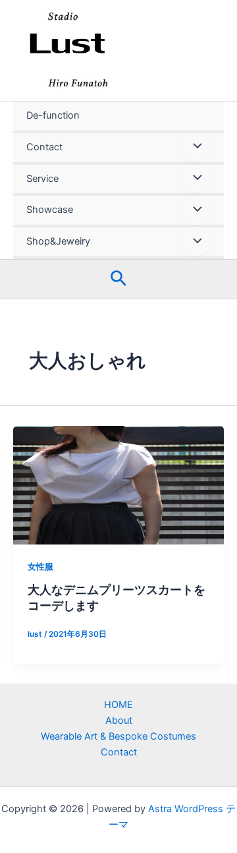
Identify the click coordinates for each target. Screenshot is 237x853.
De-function (53, 115)
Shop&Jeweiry (58, 241)
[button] (118, 279)
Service (42, 179)
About (118, 720)
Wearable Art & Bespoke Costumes (118, 736)
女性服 (40, 567)
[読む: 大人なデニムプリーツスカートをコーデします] (118, 485)
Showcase (49, 210)
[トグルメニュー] (194, 147)
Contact (44, 147)
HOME (118, 705)
